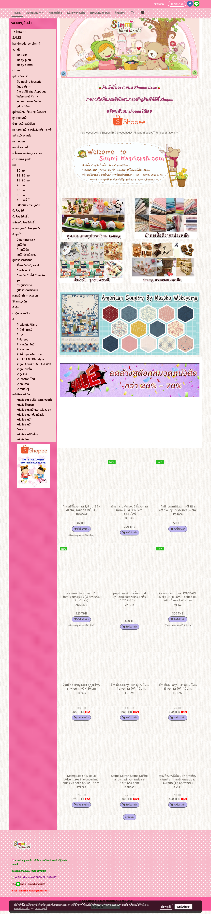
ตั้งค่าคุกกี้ (166, 906)
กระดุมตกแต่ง (24, 285)
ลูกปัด (19, 280)
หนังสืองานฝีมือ (21, 394)
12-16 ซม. (23, 176)
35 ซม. (20, 195)
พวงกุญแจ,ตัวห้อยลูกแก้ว (26, 228)
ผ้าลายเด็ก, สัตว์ (25, 344)
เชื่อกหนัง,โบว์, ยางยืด (28, 265)
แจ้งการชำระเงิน (76, 12)
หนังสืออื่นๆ (23, 439)
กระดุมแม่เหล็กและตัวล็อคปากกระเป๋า (32, 130)
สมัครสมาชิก (176, 4)
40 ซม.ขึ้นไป (23, 200)
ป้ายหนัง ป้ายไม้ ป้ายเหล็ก (30, 275)
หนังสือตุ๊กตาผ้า (25, 405)
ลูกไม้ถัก (21, 245)
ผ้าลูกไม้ (16, 234)
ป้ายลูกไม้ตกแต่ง (25, 240)
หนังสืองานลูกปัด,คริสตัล (30, 415)
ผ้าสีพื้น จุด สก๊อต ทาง (29, 354)
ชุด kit (16, 50)
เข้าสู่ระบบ (158, 4)
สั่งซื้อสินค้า (83, 529)
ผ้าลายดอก (22, 349)
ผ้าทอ (19, 335)
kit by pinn (23, 60)
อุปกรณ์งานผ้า (20, 76)
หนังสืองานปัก (24, 425)
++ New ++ (19, 32)
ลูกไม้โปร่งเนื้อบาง (26, 255)
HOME (17, 12)
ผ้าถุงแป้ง (21, 374)
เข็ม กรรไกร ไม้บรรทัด (29, 82)
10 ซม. (20, 171)
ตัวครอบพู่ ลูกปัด (21, 159)
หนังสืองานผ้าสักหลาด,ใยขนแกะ (33, 410)
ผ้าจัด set (22, 340)
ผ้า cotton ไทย (25, 379)
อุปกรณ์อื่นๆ (23, 106)
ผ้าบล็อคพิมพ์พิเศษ (26, 325)
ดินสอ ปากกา (23, 87)
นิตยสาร (21, 429)
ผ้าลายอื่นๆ (22, 389)
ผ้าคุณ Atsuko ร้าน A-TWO (33, 364)
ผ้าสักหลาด (22, 384)
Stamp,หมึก (19, 302)
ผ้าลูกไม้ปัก (22, 250)
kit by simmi (24, 65)
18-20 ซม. (23, 180)
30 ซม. (20, 190)
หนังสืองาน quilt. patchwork (34, 400)
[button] (132, 13)
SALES (17, 38)
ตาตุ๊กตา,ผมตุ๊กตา (22, 313)
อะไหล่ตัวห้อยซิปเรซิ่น (24, 222)
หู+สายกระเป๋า (20, 118)
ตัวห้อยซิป (18, 211)
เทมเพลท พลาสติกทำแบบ (30, 101)
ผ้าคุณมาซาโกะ (24, 369)
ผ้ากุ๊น (15, 307)
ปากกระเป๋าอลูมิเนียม (23, 124)
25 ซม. (20, 185)
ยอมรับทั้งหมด (183, 906)
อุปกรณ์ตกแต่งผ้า (22, 260)
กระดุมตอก (18, 141)
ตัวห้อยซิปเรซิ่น (20, 217)
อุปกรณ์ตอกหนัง (21, 136)
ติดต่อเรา (120, 12)
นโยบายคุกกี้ (41, 908)
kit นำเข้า (21, 55)
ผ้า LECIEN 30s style (30, 359)
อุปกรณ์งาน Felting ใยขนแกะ (29, 112)
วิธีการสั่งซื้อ (55, 12)
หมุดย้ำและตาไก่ (21, 147)
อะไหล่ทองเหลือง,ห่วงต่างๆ (27, 153)
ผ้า (13, 319)
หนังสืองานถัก (24, 420)
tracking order (100, 12)
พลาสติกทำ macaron (25, 296)
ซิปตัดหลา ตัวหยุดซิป (28, 205)
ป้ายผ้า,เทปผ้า (23, 270)
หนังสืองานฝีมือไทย (27, 434)
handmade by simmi (26, 44)
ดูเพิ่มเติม (129, 817)
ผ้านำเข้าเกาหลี (24, 330)
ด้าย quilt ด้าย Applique (31, 92)
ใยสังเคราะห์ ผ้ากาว (27, 97)
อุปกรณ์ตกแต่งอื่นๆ (27, 290)
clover (16, 70)
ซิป (14, 165)
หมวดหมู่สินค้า (34, 12)
